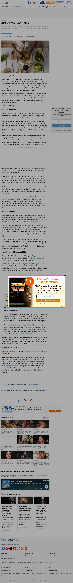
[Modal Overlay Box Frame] (36, 291)
